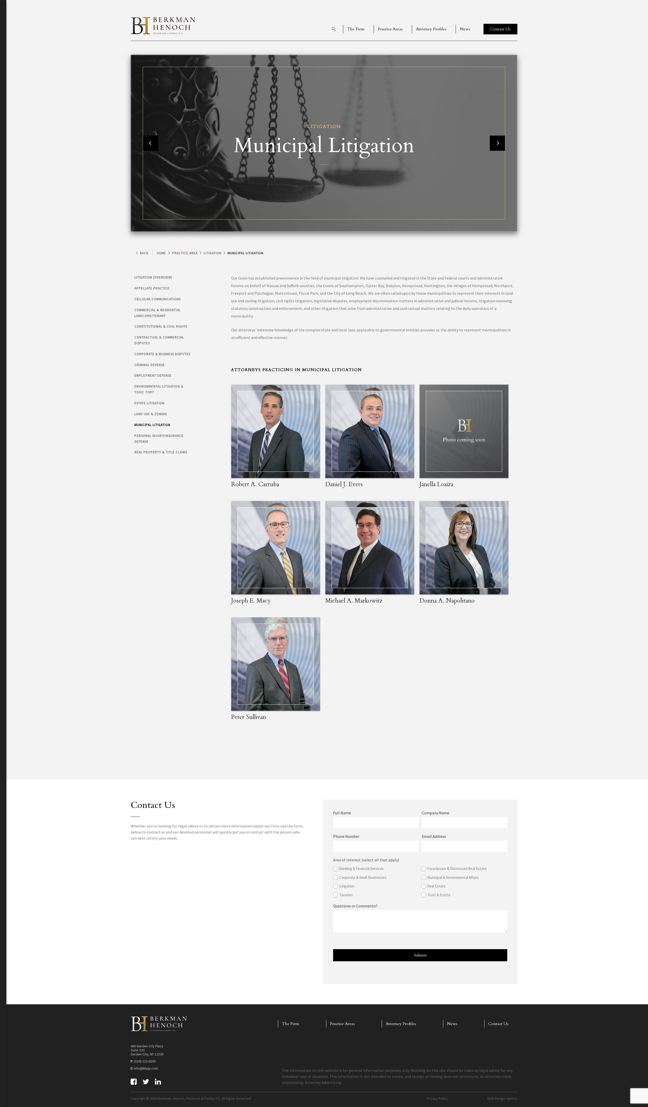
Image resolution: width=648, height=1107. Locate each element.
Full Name (342, 812)
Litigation (212, 253)
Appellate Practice (152, 288)
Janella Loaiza (436, 484)
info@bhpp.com (146, 1068)
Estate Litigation (149, 403)
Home (161, 253)
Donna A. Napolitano (447, 601)
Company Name (435, 812)
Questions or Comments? (355, 905)
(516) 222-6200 (145, 1061)
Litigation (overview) (153, 277)
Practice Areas (390, 29)
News (465, 29)
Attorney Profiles (431, 29)
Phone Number (346, 836)
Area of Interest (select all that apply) (366, 859)
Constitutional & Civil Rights (160, 326)
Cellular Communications (157, 299)
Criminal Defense (149, 365)
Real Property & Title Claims (160, 452)
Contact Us (498, 1024)
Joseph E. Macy (251, 601)
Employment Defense (153, 375)
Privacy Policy (437, 1098)
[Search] (334, 29)
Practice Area (185, 253)
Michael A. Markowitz (353, 601)
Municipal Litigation (152, 425)
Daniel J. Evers (344, 484)
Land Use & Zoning (150, 414)
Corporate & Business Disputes (162, 354)
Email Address (434, 836)
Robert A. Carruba (255, 484)
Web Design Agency (502, 1098)
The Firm (355, 29)
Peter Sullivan (248, 717)
